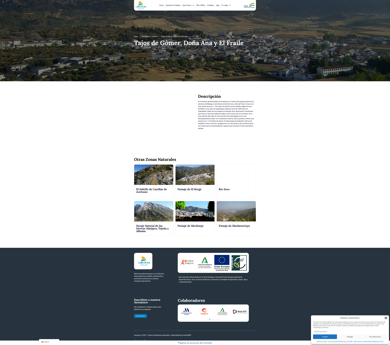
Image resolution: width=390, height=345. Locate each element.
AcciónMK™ (187, 335)
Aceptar (325, 337)
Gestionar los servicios (320, 331)
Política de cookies (322, 341)
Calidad (210, 5)
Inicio (161, 5)
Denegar (350, 337)
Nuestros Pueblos (173, 5)
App (217, 5)
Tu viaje (224, 5)
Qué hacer (187, 5)
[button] (386, 318)
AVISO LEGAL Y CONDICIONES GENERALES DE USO (369, 341)
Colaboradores (191, 300)
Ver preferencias (375, 337)
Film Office (200, 5)
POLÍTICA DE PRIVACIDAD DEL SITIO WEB (340, 341)
